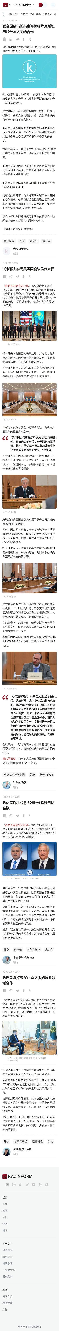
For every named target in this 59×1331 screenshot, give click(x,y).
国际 (4, 1230)
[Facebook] (24, 40)
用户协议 (7, 1250)
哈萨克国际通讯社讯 (17, 285)
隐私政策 (7, 1256)
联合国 (46, 241)
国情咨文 (47, 14)
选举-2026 (13, 14)
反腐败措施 (8, 1270)
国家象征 (7, 1263)
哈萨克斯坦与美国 (14, 774)
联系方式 (7, 1303)
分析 (4, 1217)
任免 (32, 14)
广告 (4, 1309)
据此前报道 (9, 758)
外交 (22, 241)
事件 (38, 14)
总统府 (24, 14)
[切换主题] (43, 5)
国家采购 (7, 1276)
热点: (3, 14)
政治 (50, 1141)
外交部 (34, 241)
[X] (30, 40)
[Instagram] (4, 40)
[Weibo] (27, 1184)
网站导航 (7, 1296)
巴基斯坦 (37, 1141)
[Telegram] (17, 40)
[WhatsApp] (11, 40)
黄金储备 (9, 241)
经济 (4, 1223)
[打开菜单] (53, 4)
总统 (32, 774)
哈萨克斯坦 (33, 949)
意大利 (49, 949)
